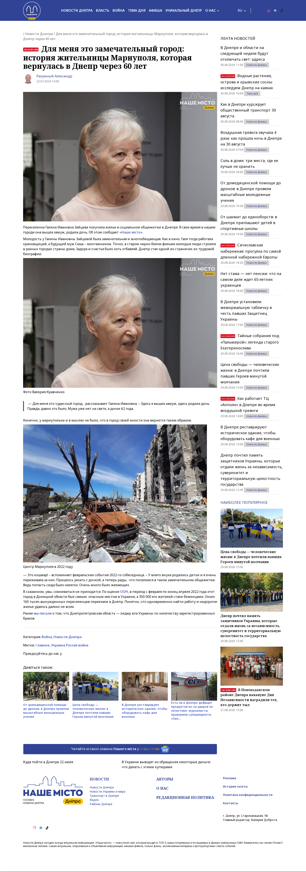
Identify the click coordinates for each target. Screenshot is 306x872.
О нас (210, 10)
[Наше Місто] (32, 10)
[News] (275, 10)
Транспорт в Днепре (104, 796)
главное (43, 645)
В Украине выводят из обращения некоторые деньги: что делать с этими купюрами (166, 764)
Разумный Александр (54, 76)
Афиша (155, 10)
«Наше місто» (130, 232)
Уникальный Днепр (183, 10)
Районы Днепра (101, 804)
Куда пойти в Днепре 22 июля (48, 762)
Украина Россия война (69, 645)
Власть (102, 10)
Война (119, 10)
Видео (94, 800)
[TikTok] (281, 10)
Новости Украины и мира (107, 791)
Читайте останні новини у (115, 749)
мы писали (43, 613)
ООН (124, 591)
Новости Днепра (77, 10)
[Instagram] (268, 10)
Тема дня (137, 10)
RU (240, 10)
